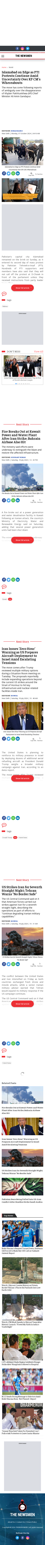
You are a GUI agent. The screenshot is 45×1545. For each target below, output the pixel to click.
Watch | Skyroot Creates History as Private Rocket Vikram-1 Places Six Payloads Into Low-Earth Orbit (21, 1287)
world (11, 67)
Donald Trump (7, 837)
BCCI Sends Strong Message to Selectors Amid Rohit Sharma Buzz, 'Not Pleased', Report (21, 1397)
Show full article (22, 288)
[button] (39, 52)
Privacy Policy (31, 1522)
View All (38, 351)
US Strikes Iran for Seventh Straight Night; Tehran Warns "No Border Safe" (22, 1171)
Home (4, 67)
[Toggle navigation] (2, 56)
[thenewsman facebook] (17, 48)
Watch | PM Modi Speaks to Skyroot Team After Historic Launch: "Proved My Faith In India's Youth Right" (22, 1324)
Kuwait (4, 599)
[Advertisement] (22, 23)
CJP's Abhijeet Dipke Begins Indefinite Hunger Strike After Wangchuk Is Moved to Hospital (21, 1363)
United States (23, 837)
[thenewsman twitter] (27, 48)
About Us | (12, 1522)
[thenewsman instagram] (22, 48)
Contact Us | (21, 1522)
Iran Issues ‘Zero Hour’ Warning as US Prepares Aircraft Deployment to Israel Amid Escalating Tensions (20, 1142)
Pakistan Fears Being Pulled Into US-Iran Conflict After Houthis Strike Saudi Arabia (22, 1200)
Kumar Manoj (17, 131)
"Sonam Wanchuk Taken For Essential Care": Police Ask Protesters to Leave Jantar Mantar (20, 1432)
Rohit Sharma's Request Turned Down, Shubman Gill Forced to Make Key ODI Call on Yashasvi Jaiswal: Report (22, 1250)
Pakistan (5, 306)
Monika (14, 695)
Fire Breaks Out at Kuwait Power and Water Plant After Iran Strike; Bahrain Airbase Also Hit (22, 1110)
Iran (10, 599)
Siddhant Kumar (18, 457)
